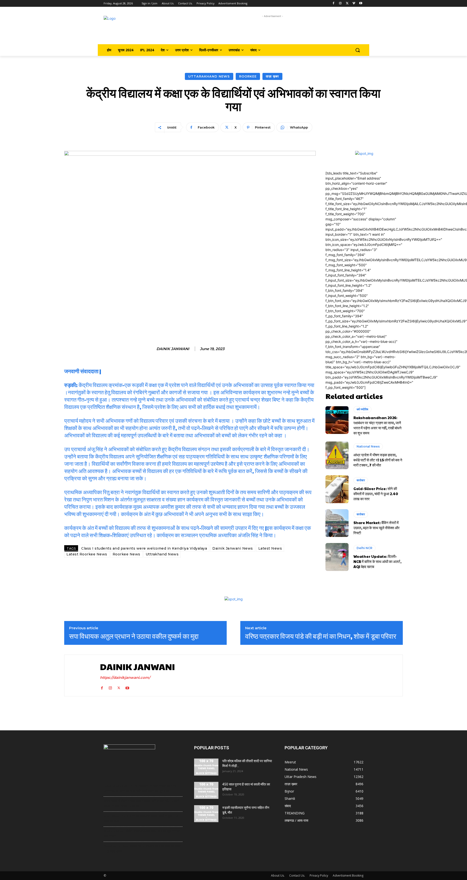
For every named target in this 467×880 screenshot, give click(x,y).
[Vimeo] (354, 3)
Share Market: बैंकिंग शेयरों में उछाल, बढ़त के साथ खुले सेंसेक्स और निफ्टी (376, 527)
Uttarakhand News (209, 76)
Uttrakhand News (162, 554)
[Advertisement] (272, 30)
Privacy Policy (319, 875)
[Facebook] (333, 3)
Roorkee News (126, 554)
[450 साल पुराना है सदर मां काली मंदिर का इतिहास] (206, 790)
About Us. (278, 875)
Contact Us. (297, 875)
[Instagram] (340, 3)
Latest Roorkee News (86, 554)
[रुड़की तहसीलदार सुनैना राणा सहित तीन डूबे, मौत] (206, 813)
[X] (347, 3)
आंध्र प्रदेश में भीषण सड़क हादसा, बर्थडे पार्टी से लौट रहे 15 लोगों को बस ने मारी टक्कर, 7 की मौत (377, 459)
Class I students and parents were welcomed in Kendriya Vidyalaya (144, 548)
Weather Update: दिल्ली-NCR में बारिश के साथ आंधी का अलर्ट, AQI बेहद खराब (377, 561)
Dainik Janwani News (232, 548)
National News (368, 446)
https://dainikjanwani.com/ (125, 677)
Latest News (270, 548)
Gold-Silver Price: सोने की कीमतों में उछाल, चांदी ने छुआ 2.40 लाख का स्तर (375, 493)
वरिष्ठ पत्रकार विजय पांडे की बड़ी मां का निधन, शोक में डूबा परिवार (320, 636)
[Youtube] (360, 3)
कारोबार (361, 480)
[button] (357, 50)
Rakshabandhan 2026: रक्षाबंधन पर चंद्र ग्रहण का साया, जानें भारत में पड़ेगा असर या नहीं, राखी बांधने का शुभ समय (377, 425)
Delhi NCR (364, 548)
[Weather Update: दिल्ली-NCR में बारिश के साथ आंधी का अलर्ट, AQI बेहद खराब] (337, 557)
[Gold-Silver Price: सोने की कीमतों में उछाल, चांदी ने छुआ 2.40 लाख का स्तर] (337, 489)
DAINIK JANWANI (172, 349)
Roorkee (248, 76)
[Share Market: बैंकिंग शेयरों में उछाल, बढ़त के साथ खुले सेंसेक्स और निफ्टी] (337, 523)
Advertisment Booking (348, 875)
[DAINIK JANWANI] (81, 675)
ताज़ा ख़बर (272, 76)
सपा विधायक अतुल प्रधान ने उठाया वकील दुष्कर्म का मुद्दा (133, 636)
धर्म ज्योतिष (362, 409)
